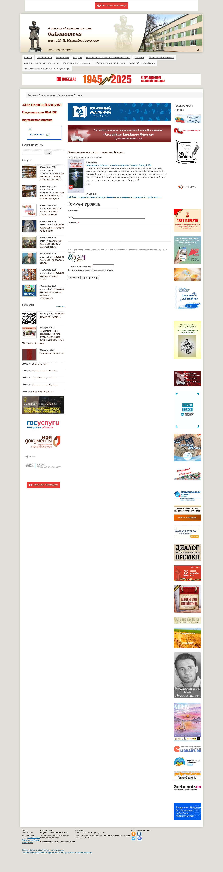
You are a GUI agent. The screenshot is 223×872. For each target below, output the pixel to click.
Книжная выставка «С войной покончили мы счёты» (52, 176)
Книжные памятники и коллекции (41, 63)
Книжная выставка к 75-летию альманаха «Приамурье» (52, 293)
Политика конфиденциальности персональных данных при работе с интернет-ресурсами (57, 852)
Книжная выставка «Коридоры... (45, 384)
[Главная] (35, 35)
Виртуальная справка (37, 120)
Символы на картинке (80, 266)
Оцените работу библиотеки (52, 315)
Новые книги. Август (40, 364)
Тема (70, 216)
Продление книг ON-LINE (39, 112)
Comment (73, 222)
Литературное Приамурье (77, 63)
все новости (60, 306)
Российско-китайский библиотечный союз (108, 57)
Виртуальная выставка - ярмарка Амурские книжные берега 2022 (118, 164)
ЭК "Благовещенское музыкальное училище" (47, 68)
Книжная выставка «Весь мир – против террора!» (52, 195)
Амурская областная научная (70, 28)
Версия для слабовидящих (114, 5)
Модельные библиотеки (161, 57)
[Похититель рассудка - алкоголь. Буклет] (76, 175)
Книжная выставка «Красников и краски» (52, 259)
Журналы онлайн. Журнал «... (43, 391)
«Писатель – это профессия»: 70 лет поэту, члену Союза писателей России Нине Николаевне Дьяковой (43, 336)
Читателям (62, 57)
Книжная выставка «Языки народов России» (50, 211)
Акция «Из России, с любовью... (44, 377)
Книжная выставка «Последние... (45, 371)
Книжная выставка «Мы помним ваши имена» (52, 227)
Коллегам (139, 57)
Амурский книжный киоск (142, 63)
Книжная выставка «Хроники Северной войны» (50, 243)
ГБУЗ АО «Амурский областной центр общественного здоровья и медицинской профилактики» (115, 196)
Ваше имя (73, 210)
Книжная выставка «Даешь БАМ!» (52, 275)
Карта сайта (27, 843)
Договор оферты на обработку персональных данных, (43, 850)
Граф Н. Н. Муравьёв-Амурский (60, 49)
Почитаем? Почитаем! (52, 353)
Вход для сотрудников (30, 840)
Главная (28, 57)
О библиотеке (44, 57)
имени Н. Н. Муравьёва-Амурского (73, 40)
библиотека (65, 33)
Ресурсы (77, 57)
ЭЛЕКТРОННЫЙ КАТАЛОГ (42, 104)
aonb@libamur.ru (33, 838)
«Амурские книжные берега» (110, 63)
